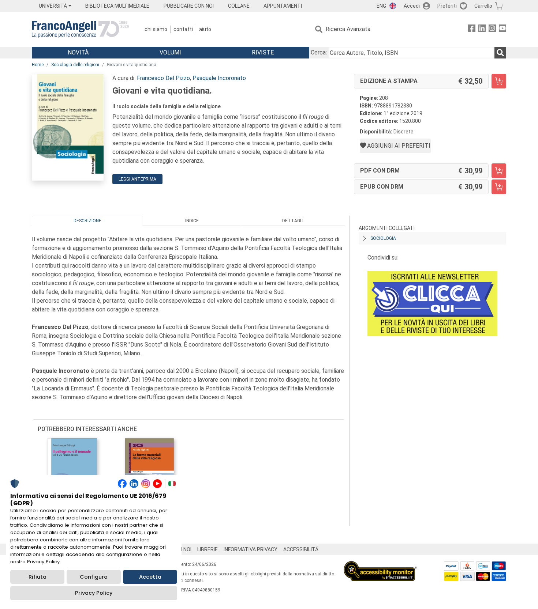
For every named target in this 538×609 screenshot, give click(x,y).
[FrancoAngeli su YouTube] (502, 29)
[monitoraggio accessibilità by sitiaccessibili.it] (380, 565)
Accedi (412, 6)
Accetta (150, 576)
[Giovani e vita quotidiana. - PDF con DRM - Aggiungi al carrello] (499, 170)
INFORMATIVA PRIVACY (250, 549)
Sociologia (383, 238)
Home (38, 64)
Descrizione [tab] (87, 220)
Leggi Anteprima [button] (137, 179)
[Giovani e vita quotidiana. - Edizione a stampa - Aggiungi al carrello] (499, 81)
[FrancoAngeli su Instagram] (492, 29)
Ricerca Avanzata (348, 29)
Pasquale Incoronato (219, 78)
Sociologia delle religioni (75, 64)
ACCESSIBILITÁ (300, 549)
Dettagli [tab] (292, 220)
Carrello (483, 6)
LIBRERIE (207, 549)
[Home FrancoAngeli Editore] (80, 29)
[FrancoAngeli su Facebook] (471, 29)
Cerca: (319, 52)
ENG (381, 6)
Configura (94, 576)
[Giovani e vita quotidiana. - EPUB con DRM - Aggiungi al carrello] (499, 186)
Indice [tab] (192, 220)
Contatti (183, 29)
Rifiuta (37, 576)
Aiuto (205, 29)
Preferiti (447, 6)
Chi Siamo (156, 29)
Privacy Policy (93, 593)
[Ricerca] (500, 52)
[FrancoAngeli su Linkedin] (482, 29)
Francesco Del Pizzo (163, 78)
